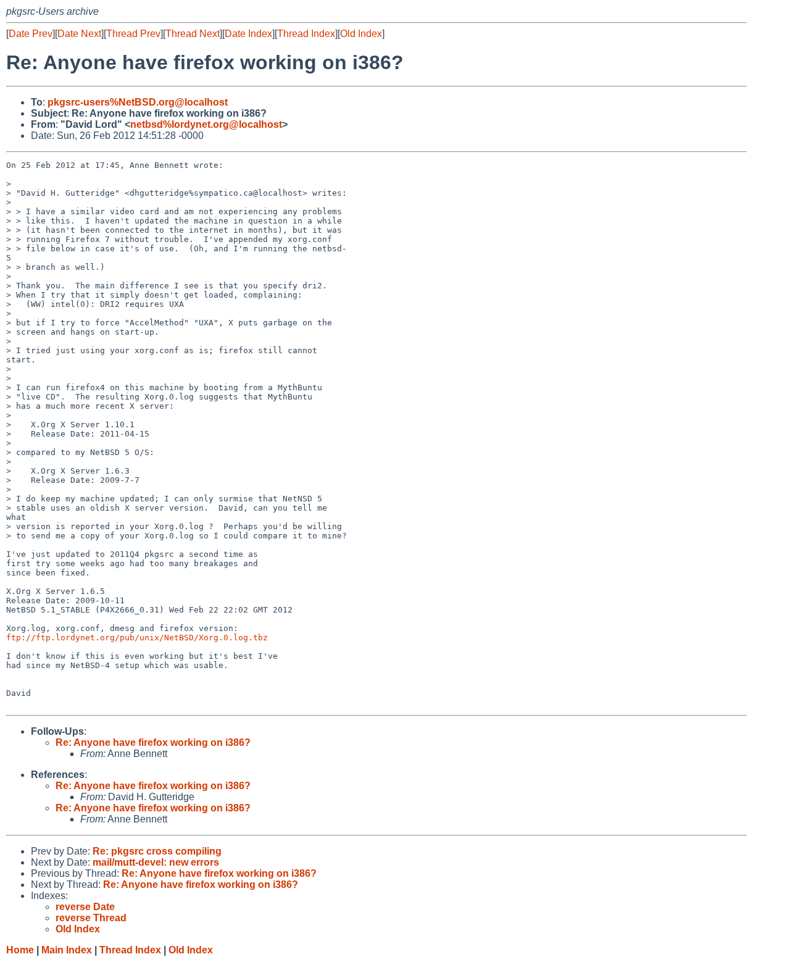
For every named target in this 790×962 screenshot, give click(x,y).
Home (20, 950)
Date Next (79, 33)
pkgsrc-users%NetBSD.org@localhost (138, 102)
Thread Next (192, 33)
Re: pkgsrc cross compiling (157, 851)
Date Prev (30, 33)
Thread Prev (133, 33)
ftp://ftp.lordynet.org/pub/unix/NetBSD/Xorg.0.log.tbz (137, 637)
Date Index (248, 33)
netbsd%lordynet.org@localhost (206, 124)
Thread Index (306, 33)
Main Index (66, 950)
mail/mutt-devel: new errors (156, 862)
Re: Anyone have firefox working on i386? (153, 742)
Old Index (361, 33)
